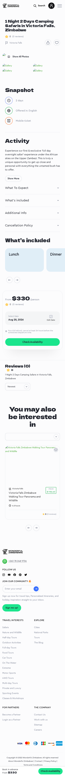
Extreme (6, 668)
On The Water (9, 663)
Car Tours (7, 658)
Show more (13, 178)
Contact (38, 761)
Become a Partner (11, 715)
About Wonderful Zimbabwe (20, 761)
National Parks (41, 632)
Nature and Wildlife (12, 632)
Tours (37, 638)
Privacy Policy (50, 761)
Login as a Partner (11, 720)
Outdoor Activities (11, 643)
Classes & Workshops (13, 698)
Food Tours (8, 653)
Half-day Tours (9, 638)
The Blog (38, 643)
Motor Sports (9, 673)
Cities (37, 627)
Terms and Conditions (33, 765)
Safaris (5, 627)
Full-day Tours (9, 648)
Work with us (40, 720)
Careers (38, 730)
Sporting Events (10, 693)
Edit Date (51, 320)
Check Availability (50, 771)
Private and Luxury (11, 688)
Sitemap (38, 725)
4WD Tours (8, 678)
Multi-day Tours (10, 683)
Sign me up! (12, 608)
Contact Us (39, 715)
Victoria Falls (15, 43)
